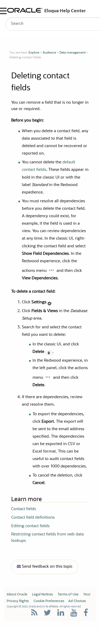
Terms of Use (68, 594)
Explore (34, 52)
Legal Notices (42, 594)
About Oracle (17, 594)
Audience (49, 52)
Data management (72, 52)
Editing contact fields (30, 526)
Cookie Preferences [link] (49, 601)
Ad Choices (77, 601)
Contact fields (23, 509)
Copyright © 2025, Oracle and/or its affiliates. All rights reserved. (44, 606)
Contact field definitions (33, 518)
